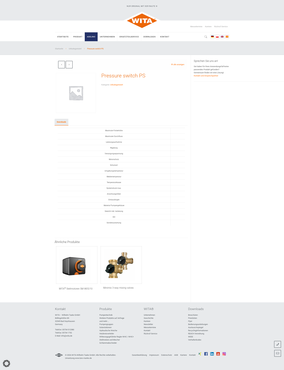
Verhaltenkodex (194, 340)
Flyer (190, 321)
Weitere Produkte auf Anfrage (111, 318)
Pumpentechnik (106, 315)
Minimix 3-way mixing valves (118, 287)
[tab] (61, 122)
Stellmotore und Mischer (109, 340)
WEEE (190, 337)
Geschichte (148, 318)
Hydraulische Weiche (108, 330)
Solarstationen (105, 327)
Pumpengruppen (106, 324)
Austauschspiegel (195, 327)
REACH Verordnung (196, 333)
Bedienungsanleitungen (198, 324)
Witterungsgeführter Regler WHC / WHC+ (116, 337)
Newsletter (148, 324)
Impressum (154, 355)
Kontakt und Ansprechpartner (206, 76)
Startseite (59, 49)
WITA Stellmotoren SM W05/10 (75, 288)
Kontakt (147, 330)
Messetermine (196, 26)
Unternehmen (149, 315)
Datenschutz (166, 355)
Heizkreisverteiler (106, 333)
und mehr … (104, 321)
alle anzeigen (178, 64)
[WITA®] (142, 20)
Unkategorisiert (75, 49)
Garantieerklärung (139, 355)
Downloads (61, 122)
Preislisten (192, 318)
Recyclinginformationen (198, 330)
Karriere (208, 26)
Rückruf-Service (221, 26)
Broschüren (193, 315)
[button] (6, 363)
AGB (176, 355)
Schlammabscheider (108, 343)
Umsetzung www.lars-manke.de (78, 358)
